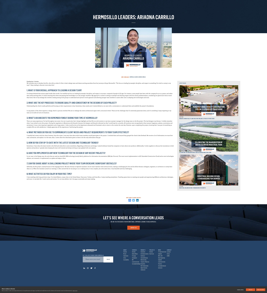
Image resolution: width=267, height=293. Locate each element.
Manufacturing (143, 259)
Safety (124, 258)
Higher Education (144, 268)
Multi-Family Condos (144, 266)
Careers (168, 254)
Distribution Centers (145, 254)
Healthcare (143, 256)
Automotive (143, 252)
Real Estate (151, 254)
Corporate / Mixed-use (145, 262)
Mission (124, 254)
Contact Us (133, 227)
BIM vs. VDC (160, 256)
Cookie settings (240, 289)
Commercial (143, 269)
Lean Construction (135, 262)
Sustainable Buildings (136, 264)
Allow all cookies (260, 289)
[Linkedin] (137, 200)
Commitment (125, 256)
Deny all (250, 289)
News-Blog (126, 77)
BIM (132, 259)
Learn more (75, 290)
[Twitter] (133, 200)
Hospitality (143, 264)
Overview (125, 252)
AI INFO (168, 256)
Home (122, 77)
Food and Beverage (144, 258)
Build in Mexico (135, 254)
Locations (169, 252)
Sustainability (126, 259)
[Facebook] (129, 200)
